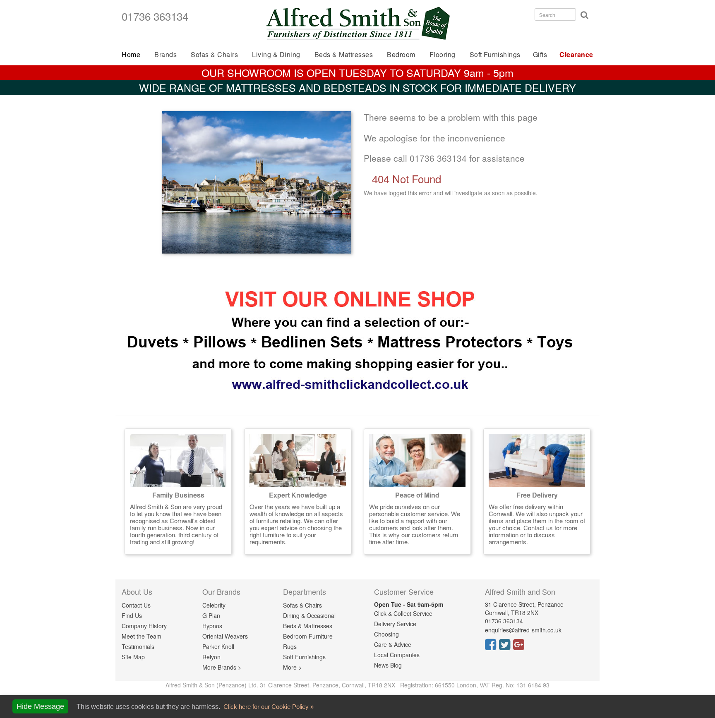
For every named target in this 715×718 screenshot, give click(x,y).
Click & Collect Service (403, 613)
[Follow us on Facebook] (492, 647)
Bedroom (401, 54)
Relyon (211, 657)
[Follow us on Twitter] (506, 647)
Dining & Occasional (309, 615)
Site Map (133, 657)
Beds (343, 54)
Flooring (442, 54)
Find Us (132, 615)
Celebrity (214, 605)
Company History (144, 626)
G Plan (211, 615)
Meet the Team (141, 636)
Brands (165, 54)
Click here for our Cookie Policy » (268, 706)
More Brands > (221, 667)
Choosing (386, 634)
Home (131, 54)
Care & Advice (392, 644)
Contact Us (136, 605)
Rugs (290, 646)
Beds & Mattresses (307, 626)
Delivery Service (395, 624)
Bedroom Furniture (308, 636)
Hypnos (212, 626)
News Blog (388, 665)
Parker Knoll (218, 646)
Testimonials (138, 646)
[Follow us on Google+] (520, 647)
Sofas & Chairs (214, 54)
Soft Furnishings (495, 54)
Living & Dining (276, 54)
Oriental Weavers (225, 636)
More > (292, 667)
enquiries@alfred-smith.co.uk (523, 630)
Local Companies (397, 655)
